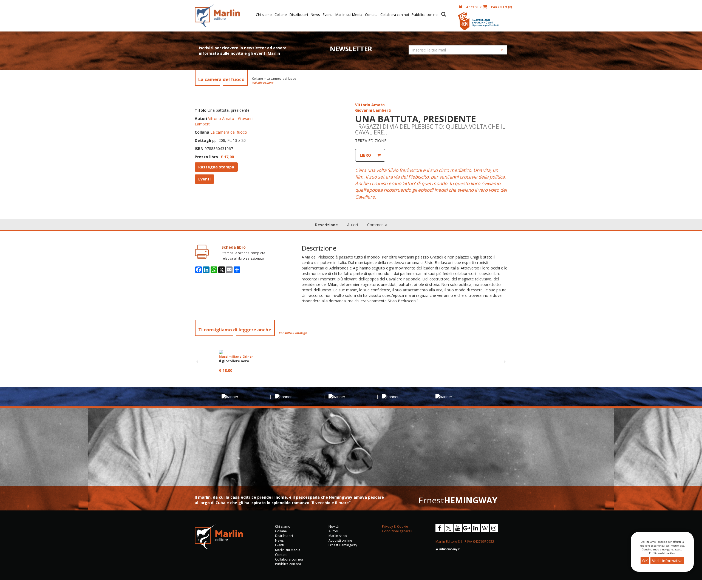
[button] (443, 13)
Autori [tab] (352, 224)
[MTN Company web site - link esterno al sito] (447, 549)
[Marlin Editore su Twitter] (449, 528)
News (315, 14)
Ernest (457, 500)
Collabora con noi (394, 14)
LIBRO (365, 155)
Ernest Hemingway (343, 545)
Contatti (371, 14)
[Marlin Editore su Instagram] (494, 528)
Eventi (328, 14)
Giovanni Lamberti (373, 110)
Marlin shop (338, 535)
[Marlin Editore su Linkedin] (476, 528)
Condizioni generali (397, 531)
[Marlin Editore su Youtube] (458, 528)
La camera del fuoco (228, 132)
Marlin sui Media (348, 14)
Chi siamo (264, 14)
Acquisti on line (340, 540)
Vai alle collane (262, 83)
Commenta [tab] (377, 224)
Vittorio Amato (221, 118)
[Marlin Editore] (217, 15)
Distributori (299, 14)
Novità (334, 526)
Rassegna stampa (216, 167)
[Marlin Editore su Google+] (467, 528)
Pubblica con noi (425, 14)
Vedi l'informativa (667, 560)
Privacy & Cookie (395, 526)
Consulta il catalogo (293, 333)
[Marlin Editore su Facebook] (439, 528)
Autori (333, 531)
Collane (280, 14)
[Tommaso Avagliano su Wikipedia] (485, 528)
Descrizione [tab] (326, 224)
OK (645, 560)
